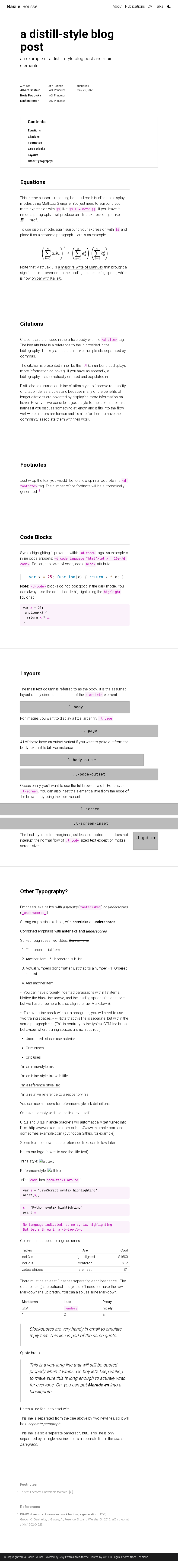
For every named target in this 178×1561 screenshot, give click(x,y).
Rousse (22, 6)
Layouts (33, 155)
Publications (135, 6)
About (117, 6)
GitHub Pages (111, 1557)
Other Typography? (40, 161)
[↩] (71, 1492)
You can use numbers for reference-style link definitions (65, 1103)
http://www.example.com (95, 1128)
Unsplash (142, 1557)
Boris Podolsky (30, 95)
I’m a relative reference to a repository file (54, 1094)
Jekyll (62, 1557)
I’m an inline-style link (37, 1066)
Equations (34, 130)
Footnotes (35, 142)
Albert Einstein (30, 90)
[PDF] (102, 1514)
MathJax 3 (50, 203)
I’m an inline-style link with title (44, 1076)
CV (150, 6)
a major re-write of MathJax (80, 267)
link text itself (78, 1113)
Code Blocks (36, 149)
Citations (34, 136)
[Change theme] (168, 5)
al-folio (76, 1557)
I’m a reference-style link (40, 1085)
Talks (159, 6)
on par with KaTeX (46, 278)
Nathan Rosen (29, 100)
